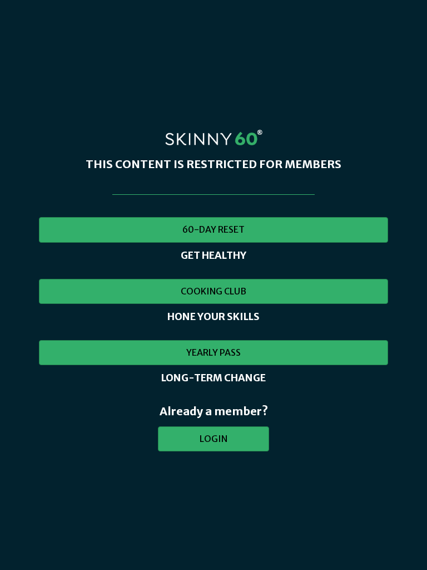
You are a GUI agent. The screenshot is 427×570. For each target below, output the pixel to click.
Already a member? (214, 411)
